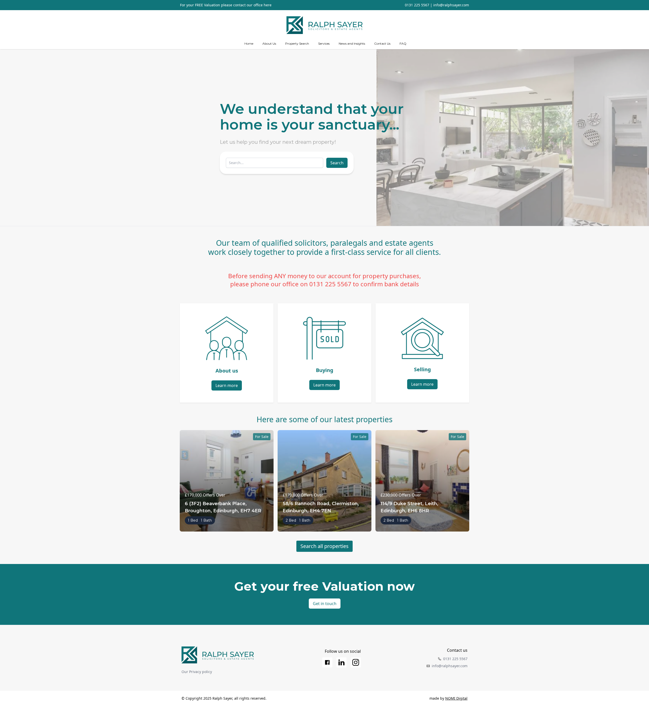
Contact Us (382, 43)
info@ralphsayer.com (451, 5)
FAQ (403, 43)
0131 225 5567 (417, 5)
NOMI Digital (456, 698)
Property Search (297, 43)
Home (248, 43)
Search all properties (324, 546)
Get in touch (324, 603)
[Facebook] (327, 662)
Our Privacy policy (197, 671)
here (268, 5)
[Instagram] (356, 662)
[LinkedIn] (341, 662)
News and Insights (352, 43)
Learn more (226, 385)
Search (337, 163)
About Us (269, 43)
